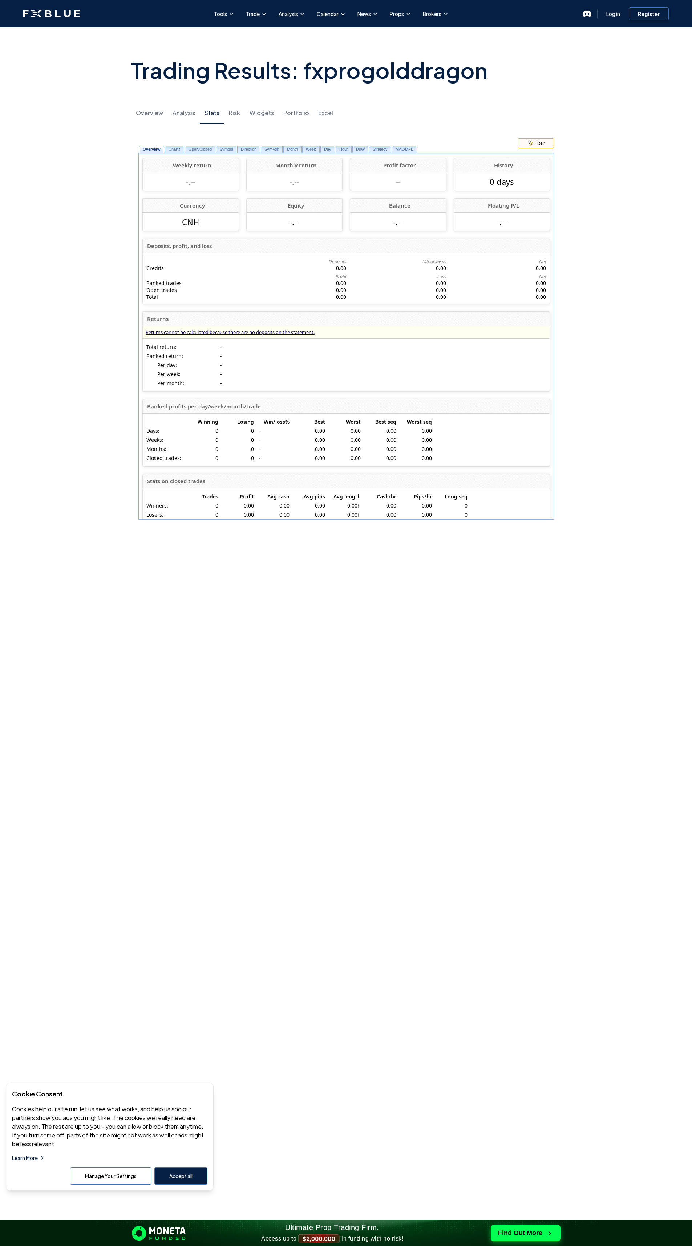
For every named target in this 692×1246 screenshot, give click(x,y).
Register (649, 14)
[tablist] (346, 112)
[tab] (149, 113)
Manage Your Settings (111, 1176)
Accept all (181, 1176)
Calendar (328, 14)
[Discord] (587, 13)
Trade (253, 14)
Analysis (288, 14)
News (364, 14)
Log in (613, 14)
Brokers (432, 14)
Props (397, 14)
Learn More (25, 1158)
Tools (220, 14)
